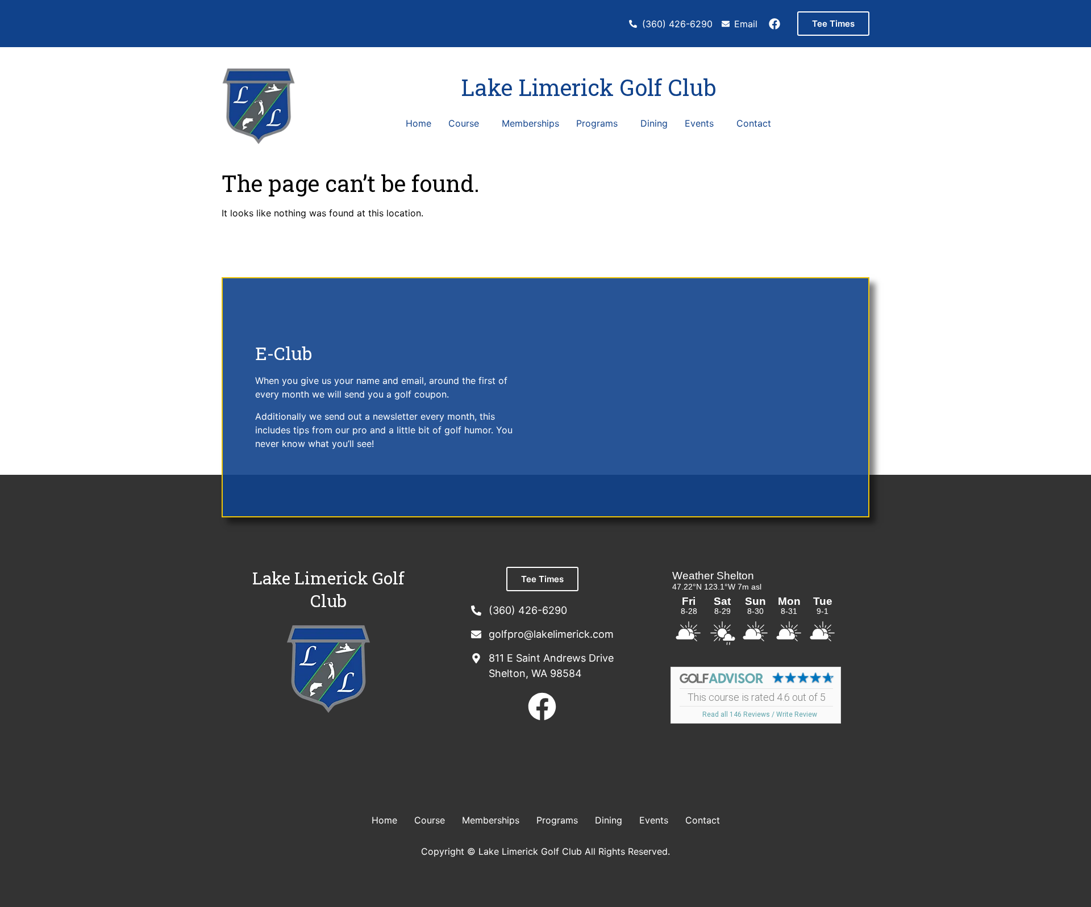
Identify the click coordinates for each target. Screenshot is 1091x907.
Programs (597, 123)
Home (418, 123)
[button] (466, 123)
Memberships (530, 123)
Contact (753, 123)
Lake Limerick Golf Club (588, 87)
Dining (654, 123)
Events (699, 123)
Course (463, 123)
